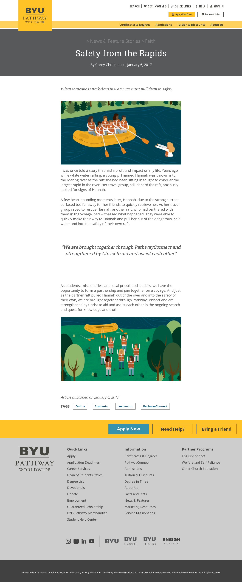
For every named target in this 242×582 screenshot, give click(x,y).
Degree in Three (136, 481)
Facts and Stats (136, 494)
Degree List (75, 481)
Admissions (133, 468)
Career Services (78, 468)
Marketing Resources (140, 507)
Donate (72, 494)
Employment (76, 500)
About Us (131, 487)
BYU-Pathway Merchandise (87, 513)
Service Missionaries (140, 513)
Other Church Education (200, 468)
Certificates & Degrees (141, 456)
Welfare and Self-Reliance (201, 462)
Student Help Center (82, 519)
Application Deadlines (83, 462)
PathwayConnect (137, 462)
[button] (132, 6)
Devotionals (76, 487)
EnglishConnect (193, 456)
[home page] (35, 15)
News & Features (137, 500)
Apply (71, 456)
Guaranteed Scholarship (85, 507)
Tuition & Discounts (139, 475)
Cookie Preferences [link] (157, 572)
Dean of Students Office (85, 475)
